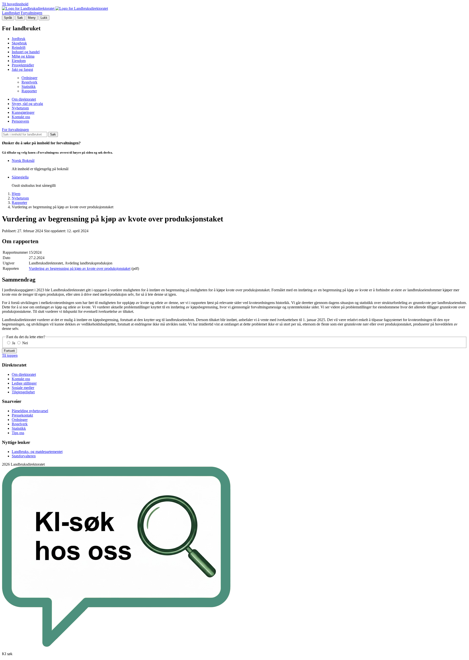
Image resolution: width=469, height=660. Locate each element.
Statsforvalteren (24, 456)
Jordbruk (18, 39)
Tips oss (18, 433)
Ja (13, 343)
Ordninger (29, 78)
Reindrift (18, 47)
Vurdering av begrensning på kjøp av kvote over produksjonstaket (79, 268)
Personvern (20, 121)
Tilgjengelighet (23, 392)
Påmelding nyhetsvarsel (30, 411)
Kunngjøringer (23, 112)
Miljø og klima (23, 56)
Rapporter (29, 91)
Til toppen (10, 355)
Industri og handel (26, 52)
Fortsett (9, 351)
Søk (20, 18)
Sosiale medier (23, 388)
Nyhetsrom (20, 108)
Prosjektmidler (23, 65)
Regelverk (29, 82)
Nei (24, 343)
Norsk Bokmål (23, 160)
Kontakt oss (21, 117)
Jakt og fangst (22, 69)
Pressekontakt (22, 415)
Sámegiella (20, 177)
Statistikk (28, 86)
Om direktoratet (24, 99)
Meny (32, 18)
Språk (8, 18)
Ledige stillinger (24, 383)
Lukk (44, 18)
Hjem (16, 194)
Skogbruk (19, 43)
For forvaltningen (15, 129)
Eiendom (19, 61)
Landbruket (11, 13)
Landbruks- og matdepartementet (37, 452)
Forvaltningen (31, 13)
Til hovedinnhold (15, 4)
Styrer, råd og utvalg (27, 104)
